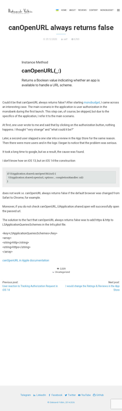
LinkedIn (41, 395)
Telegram (25, 395)
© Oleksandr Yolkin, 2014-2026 (61, 402)
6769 (76, 39)
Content (93, 10)
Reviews (82, 10)
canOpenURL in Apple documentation (25, 260)
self (66, 39)
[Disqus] (61, 335)
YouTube (86, 395)
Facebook (56, 395)
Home (64, 10)
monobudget (106, 10)
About (72, 10)
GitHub (100, 395)
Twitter (72, 395)
